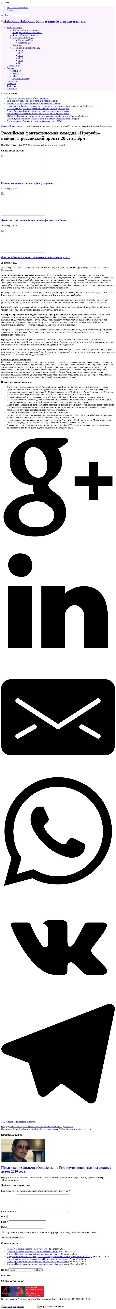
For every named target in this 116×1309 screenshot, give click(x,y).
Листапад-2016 (25, 40)
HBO (14, 76)
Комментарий (8, 1211)
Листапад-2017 (25, 43)
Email (4, 1222)
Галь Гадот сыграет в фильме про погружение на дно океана (37, 1126)
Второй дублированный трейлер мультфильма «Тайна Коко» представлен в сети (46, 1129)
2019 (20, 58)
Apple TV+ (17, 71)
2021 (20, 63)
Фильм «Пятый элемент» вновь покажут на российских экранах (38, 113)
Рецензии (11, 83)
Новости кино (14, 65)
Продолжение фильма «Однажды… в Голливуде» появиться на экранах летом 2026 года (49, 106)
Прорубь (31, 1122)
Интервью (12, 81)
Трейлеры (11, 86)
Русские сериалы (20, 78)
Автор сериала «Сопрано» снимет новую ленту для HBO (34, 121)
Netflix (15, 73)
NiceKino (5, 145)
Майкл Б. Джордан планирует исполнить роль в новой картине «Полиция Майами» (47, 116)
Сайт (3, 1227)
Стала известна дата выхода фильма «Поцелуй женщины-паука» (38, 108)
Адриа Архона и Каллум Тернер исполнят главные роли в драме (38, 111)
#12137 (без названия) (17, 7)
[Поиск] (2, 3)
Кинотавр (17, 45)
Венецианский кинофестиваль (27, 32)
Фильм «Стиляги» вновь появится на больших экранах (33, 103)
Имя (4, 1216)
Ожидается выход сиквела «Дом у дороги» (27, 98)
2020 (20, 60)
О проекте (12, 10)
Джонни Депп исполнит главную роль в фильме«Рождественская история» (43, 118)
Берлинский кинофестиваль (25, 30)
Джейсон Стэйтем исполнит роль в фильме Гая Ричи (32, 101)
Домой (4, 126)
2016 (20, 50)
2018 (20, 55)
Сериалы (11, 68)
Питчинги (12, 88)
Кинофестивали (14, 27)
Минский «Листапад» (23, 37)
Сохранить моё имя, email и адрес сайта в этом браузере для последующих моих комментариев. (51, 1232)
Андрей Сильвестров (16, 1122)
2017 (20, 53)
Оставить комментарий (53, 145)
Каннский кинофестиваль (24, 35)
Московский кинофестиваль (26, 48)
